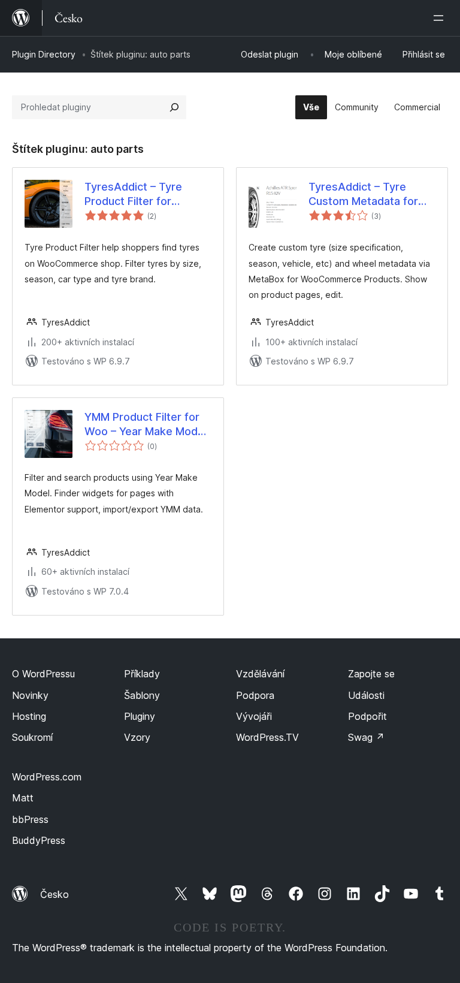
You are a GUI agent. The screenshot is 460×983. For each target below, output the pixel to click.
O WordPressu (43, 674)
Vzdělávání (260, 674)
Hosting (29, 716)
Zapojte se (371, 674)
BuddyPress (38, 840)
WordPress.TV (267, 737)
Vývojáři (254, 716)
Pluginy (139, 716)
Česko (54, 894)
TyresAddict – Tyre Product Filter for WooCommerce (133, 194)
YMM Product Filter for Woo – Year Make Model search (145, 424)
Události (366, 695)
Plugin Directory (43, 54)
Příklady (142, 674)
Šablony (142, 695)
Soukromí (32, 737)
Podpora (255, 695)
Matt (23, 798)
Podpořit (367, 716)
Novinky (30, 695)
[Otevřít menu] (441, 18)
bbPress (30, 819)
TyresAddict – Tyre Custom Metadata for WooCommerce (363, 194)
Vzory (137, 737)
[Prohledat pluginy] (174, 107)
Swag (366, 737)
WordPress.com (46, 777)
